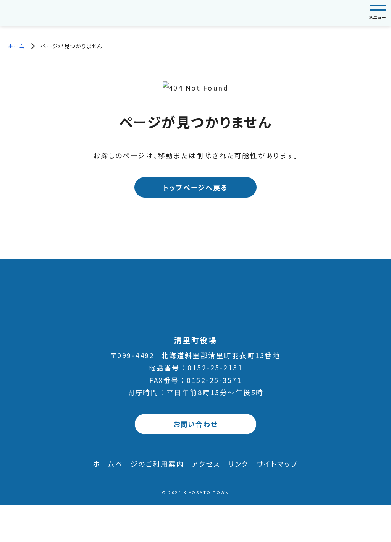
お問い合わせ (195, 424)
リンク (238, 464)
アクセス (206, 464)
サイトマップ (277, 464)
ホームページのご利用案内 (138, 464)
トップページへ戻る (195, 187)
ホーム (16, 46)
